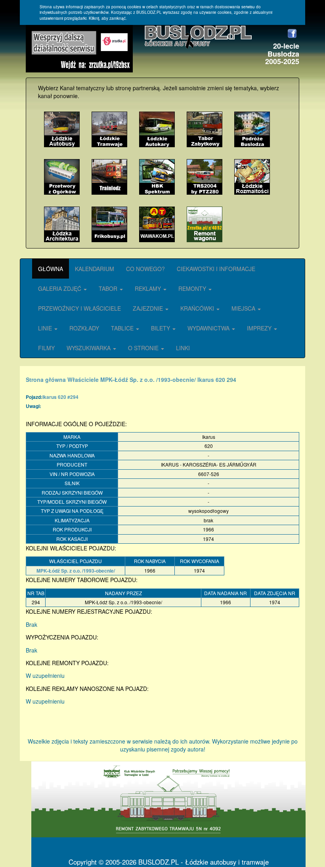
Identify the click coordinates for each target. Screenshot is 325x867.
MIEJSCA (244, 308)
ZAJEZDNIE (148, 308)
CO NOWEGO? (145, 269)
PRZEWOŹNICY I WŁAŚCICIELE (79, 308)
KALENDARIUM (94, 269)
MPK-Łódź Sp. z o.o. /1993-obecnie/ (148, 379)
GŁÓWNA (50, 269)
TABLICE (123, 328)
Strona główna (46, 379)
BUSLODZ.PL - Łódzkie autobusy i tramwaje (203, 862)
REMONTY (193, 288)
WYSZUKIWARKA (89, 348)
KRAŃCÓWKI (198, 308)
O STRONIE (144, 348)
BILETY (161, 328)
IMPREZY (260, 328)
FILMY (46, 348)
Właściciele (83, 379)
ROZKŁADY (84, 328)
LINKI (183, 348)
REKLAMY (148, 288)
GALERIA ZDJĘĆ (60, 288)
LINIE (46, 328)
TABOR (109, 288)
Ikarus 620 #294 (60, 396)
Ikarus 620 (211, 379)
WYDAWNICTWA (209, 328)
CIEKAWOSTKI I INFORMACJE (216, 269)
